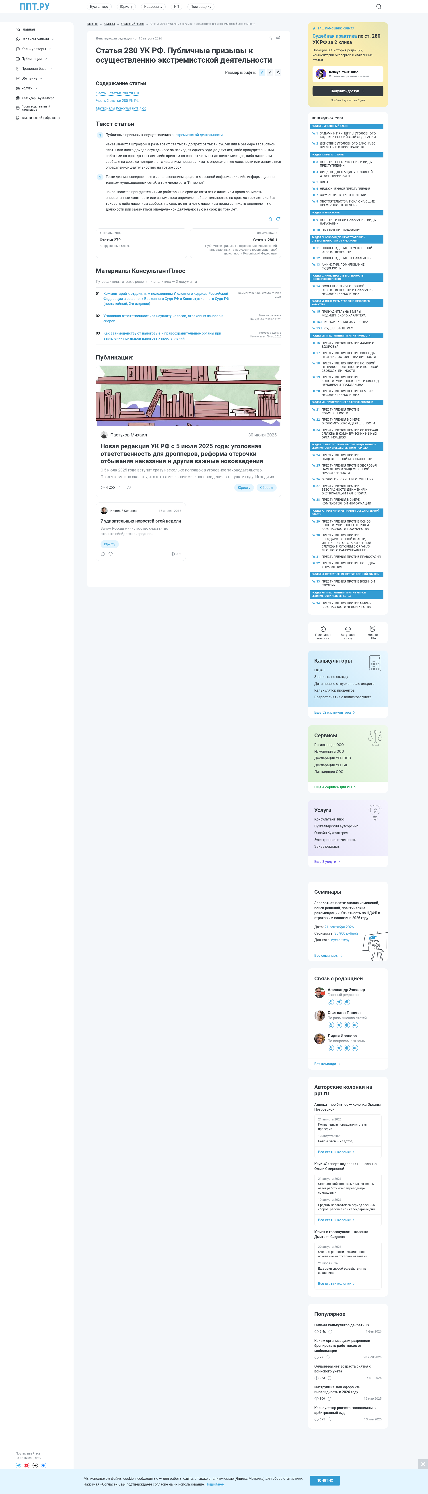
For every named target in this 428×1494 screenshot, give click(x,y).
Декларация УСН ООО (332, 758)
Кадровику (153, 6)
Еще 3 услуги (325, 862)
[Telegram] (18, 1465)
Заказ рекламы (327, 846)
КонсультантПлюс (329, 819)
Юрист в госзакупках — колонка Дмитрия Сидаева (341, 1234)
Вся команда (325, 1064)
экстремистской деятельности (197, 135)
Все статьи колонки (334, 1152)
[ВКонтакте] (43, 1465)
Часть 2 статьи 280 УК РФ (117, 101)
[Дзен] (35, 1465)
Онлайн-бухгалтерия (331, 833)
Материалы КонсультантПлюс (121, 108)
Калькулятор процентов (334, 690)
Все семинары (326, 955)
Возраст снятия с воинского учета (343, 697)
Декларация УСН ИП (331, 765)
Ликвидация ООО (328, 772)
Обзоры (266, 488)
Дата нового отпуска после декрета (344, 684)
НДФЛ (319, 670)
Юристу (126, 6)
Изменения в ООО (329, 751)
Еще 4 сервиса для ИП (333, 787)
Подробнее (215, 1484)
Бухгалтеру (99, 6)
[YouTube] (26, 1465)
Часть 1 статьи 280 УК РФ (117, 93)
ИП (176, 6)
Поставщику (201, 6)
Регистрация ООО (329, 745)
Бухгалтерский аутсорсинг (336, 826)
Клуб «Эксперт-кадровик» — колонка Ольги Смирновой (345, 1166)
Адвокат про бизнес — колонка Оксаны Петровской (347, 1107)
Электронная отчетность (335, 840)
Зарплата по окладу (331, 677)
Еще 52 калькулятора (332, 712)
